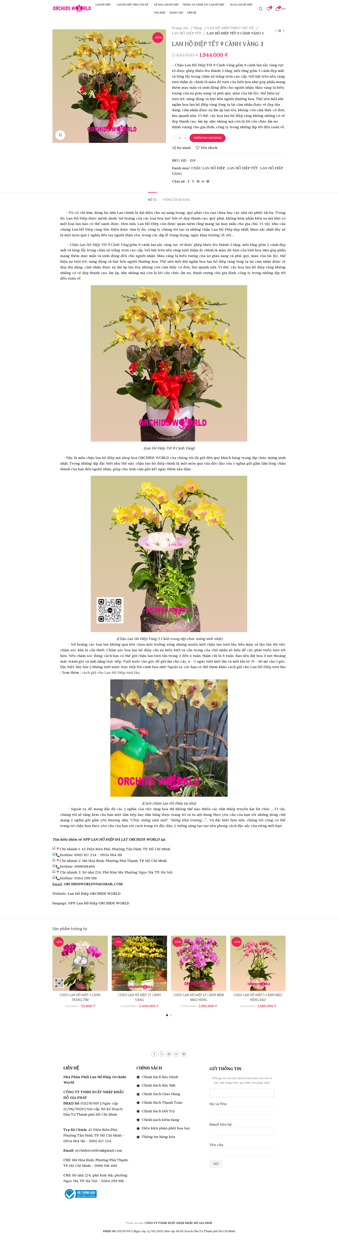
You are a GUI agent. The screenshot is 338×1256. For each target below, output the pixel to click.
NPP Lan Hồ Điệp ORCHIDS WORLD (98, 903)
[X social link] (193, 181)
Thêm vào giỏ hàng (207, 138)
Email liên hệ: (220, 1124)
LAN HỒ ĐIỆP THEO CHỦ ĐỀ (231, 28)
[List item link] (168, 1077)
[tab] (152, 198)
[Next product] (284, 31)
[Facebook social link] (188, 181)
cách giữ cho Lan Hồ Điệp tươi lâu (110, 672)
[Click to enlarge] (60, 135)
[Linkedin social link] (203, 181)
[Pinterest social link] (198, 181)
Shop (198, 28)
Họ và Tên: (218, 1104)
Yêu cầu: (216, 1144)
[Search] (261, 9)
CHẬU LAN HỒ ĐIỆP (208, 168)
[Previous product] (276, 31)
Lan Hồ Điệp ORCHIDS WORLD (94, 893)
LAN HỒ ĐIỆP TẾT (187, 33)
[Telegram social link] (207, 181)
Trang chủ (180, 28)
